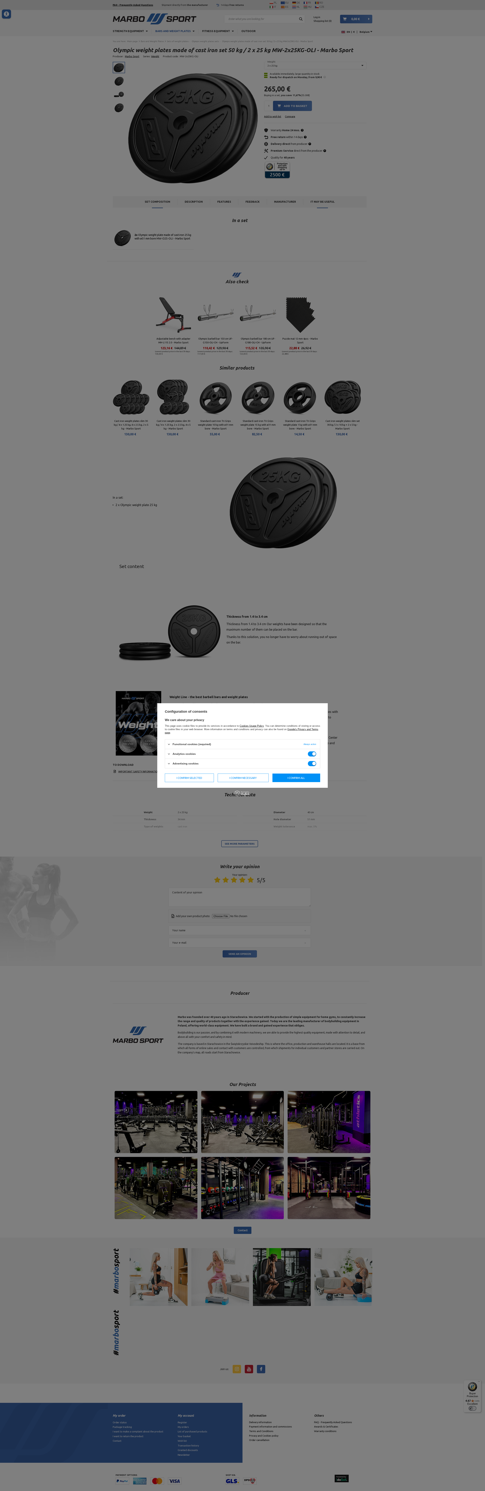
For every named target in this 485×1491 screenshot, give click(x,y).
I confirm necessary (243, 777)
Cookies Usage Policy (252, 725)
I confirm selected (189, 777)
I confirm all (296, 777)
